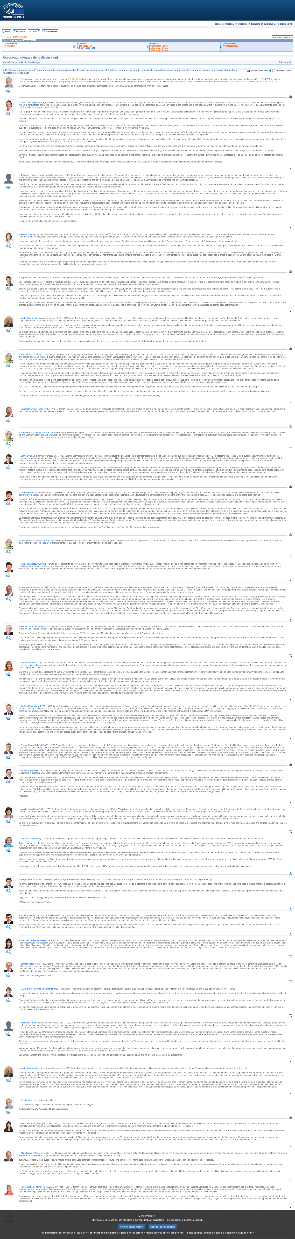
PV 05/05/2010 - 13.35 (158, 46)
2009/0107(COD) (20, 37)
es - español (220, 24)
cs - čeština (223, 24)
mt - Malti (265, 24)
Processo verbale (283, 71)
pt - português (275, 24)
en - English (239, 24)
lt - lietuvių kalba (258, 24)
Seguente (33, 31)
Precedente (20, 31)
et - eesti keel (232, 24)
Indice (7, 31)
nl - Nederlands (268, 24)
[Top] (290, 97)
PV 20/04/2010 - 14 (84, 46)
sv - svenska (291, 24)
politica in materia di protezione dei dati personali (160, 1232)
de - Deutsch (229, 24)
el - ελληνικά (236, 24)
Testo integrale (51, 31)
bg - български (216, 24)
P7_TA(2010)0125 (230, 46)
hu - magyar (262, 24)
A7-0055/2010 (9, 46)
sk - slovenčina (281, 24)
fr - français (242, 24)
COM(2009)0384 (236, 81)
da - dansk (226, 24)
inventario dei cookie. (243, 1232)
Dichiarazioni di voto (158, 48)
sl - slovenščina (284, 24)
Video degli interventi (260, 71)
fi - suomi (288, 24)
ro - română (278, 24)
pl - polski (271, 24)
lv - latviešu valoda (255, 24)
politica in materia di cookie (208, 1232)
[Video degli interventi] (8, 91)
